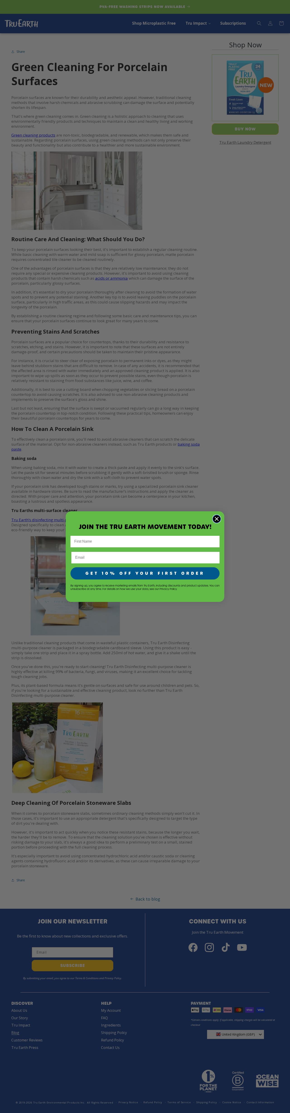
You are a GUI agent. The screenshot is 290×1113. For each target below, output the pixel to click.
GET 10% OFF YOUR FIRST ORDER (145, 573)
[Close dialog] (217, 519)
